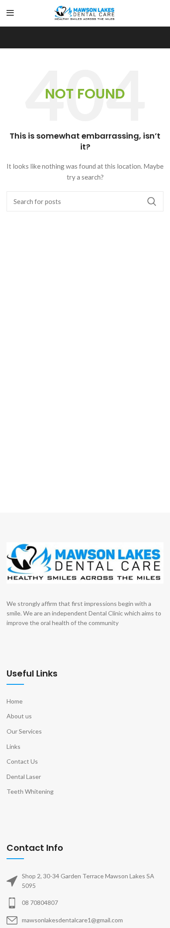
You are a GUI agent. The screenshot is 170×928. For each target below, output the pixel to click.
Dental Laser (24, 776)
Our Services (24, 731)
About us (19, 716)
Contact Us (22, 761)
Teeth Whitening (30, 791)
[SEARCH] (152, 201)
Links (13, 746)
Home (15, 701)
